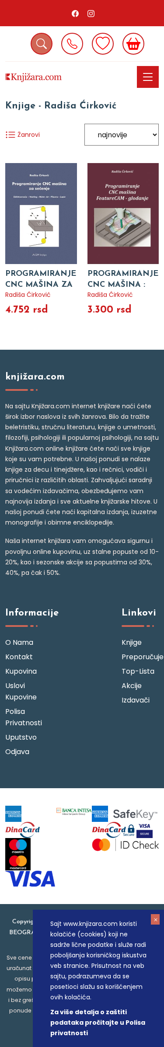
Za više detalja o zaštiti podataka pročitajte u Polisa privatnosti (97, 1022)
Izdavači (136, 700)
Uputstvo (21, 737)
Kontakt (19, 657)
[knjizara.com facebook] (75, 13)
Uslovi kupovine (21, 691)
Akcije (132, 686)
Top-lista (138, 671)
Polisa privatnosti (23, 717)
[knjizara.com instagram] (90, 13)
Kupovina (21, 671)
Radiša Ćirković (28, 294)
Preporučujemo (140, 657)
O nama (19, 642)
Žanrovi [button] (28, 134)
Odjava (17, 752)
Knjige (132, 642)
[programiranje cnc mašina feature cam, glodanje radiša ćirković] (123, 213)
